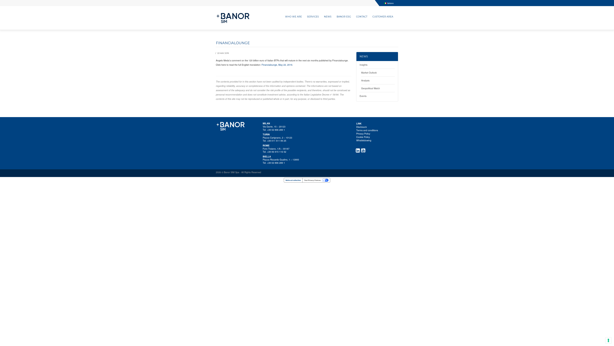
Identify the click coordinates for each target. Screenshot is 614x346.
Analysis (365, 80)
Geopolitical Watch (370, 88)
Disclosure (361, 126)
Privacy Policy (363, 133)
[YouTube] (364, 150)
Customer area (382, 16)
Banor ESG (344, 16)
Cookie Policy (363, 137)
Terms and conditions (367, 130)
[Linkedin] (358, 150)
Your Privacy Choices (312, 180)
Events (363, 96)
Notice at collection (293, 180)
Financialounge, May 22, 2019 (277, 64)
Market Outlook (369, 72)
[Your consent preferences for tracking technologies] (608, 340)
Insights (363, 64)
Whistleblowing (363, 140)
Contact (361, 16)
